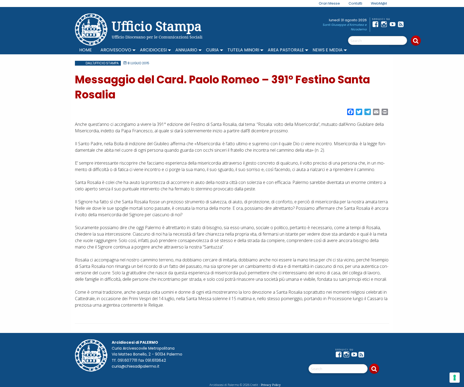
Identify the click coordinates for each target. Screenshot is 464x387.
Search (416, 40)
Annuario (186, 50)
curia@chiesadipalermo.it (136, 366)
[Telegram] (411, 24)
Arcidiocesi (153, 50)
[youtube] (393, 24)
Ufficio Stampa (157, 26)
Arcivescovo (115, 50)
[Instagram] (385, 24)
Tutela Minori (243, 50)
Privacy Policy (271, 385)
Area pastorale (286, 50)
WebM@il (379, 3)
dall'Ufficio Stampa (102, 63)
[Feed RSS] (402, 24)
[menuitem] (326, 3)
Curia (212, 50)
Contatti (355, 3)
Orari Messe (329, 3)
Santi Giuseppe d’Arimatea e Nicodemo (345, 27)
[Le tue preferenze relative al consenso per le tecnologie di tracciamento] (455, 377)
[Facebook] (376, 24)
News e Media (328, 50)
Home (85, 50)
